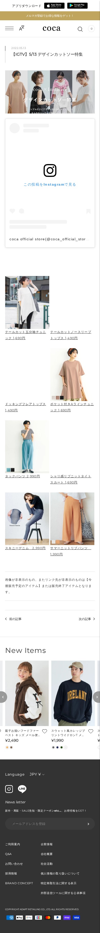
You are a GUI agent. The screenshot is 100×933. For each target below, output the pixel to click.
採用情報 (11, 873)
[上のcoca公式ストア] (22, 792)
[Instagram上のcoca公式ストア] (9, 791)
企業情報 (47, 844)
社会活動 (47, 863)
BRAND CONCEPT (19, 883)
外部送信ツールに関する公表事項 (63, 893)
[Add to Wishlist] (44, 731)
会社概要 (47, 854)
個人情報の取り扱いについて (60, 873)
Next (96, 697)
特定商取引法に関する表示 (59, 883)
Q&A (8, 854)
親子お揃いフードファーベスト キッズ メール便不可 (22, 733)
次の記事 (85, 619)
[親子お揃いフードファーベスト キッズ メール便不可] (27, 693)
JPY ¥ (35, 774)
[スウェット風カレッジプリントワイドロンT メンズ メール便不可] (73, 693)
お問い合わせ (14, 863)
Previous (3, 697)
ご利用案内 (12, 844)
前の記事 (15, 619)
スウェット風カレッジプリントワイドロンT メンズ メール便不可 (68, 733)
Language (15, 774)
